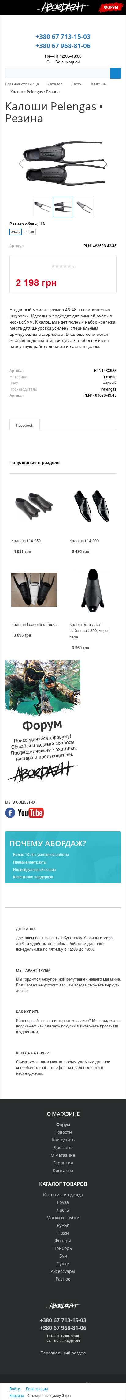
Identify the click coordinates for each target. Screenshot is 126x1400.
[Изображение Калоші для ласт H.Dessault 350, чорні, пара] (92, 590)
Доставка (63, 1147)
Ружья (63, 1225)
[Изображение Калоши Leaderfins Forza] (34, 590)
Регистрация (37, 1388)
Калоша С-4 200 (84, 540)
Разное (63, 1279)
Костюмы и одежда (63, 1195)
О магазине (63, 1155)
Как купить (63, 1140)
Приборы (63, 1248)
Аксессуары (63, 1271)
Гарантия (63, 1163)
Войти (14, 1388)
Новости (63, 1132)
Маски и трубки (63, 1217)
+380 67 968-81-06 (63, 45)
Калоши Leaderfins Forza (34, 624)
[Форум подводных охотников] (42, 723)
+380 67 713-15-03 (63, 36)
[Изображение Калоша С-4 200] (92, 506)
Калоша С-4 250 (26, 540)
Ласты (63, 1210)
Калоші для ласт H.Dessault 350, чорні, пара (89, 630)
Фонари (63, 1240)
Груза (63, 1202)
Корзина (16, 1395)
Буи (63, 1256)
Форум (111, 7)
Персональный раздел (63, 1352)
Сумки (63, 1263)
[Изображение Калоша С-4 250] (34, 506)
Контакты (63, 1170)
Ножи (63, 1233)
